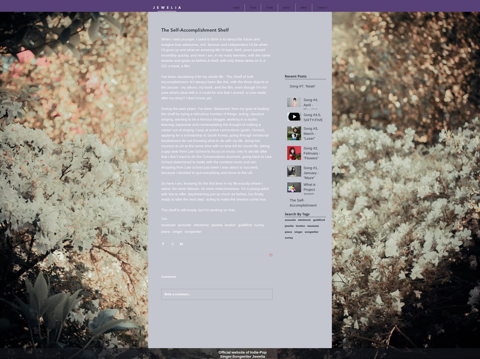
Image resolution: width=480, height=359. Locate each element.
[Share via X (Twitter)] (172, 244)
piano (165, 232)
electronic (201, 225)
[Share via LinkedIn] (181, 244)
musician (168, 225)
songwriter (193, 232)
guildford (245, 225)
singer (177, 232)
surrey (259, 225)
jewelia (217, 225)
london (230, 225)
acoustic (184, 225)
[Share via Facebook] (163, 244)
